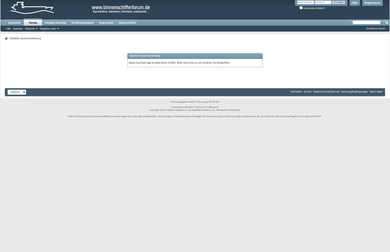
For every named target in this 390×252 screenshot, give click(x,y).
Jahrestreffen (127, 22)
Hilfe (355, 3)
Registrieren (372, 3)
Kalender (18, 28)
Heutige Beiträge (55, 22)
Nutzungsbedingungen (354, 91)
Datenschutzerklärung (326, 91)
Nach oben (376, 91)
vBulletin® (189, 107)
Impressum (106, 22)
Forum (33, 22)
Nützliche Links (48, 28)
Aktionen (30, 28)
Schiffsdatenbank (82, 22)
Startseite (14, 22)
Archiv (307, 91)
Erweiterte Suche (375, 28)
